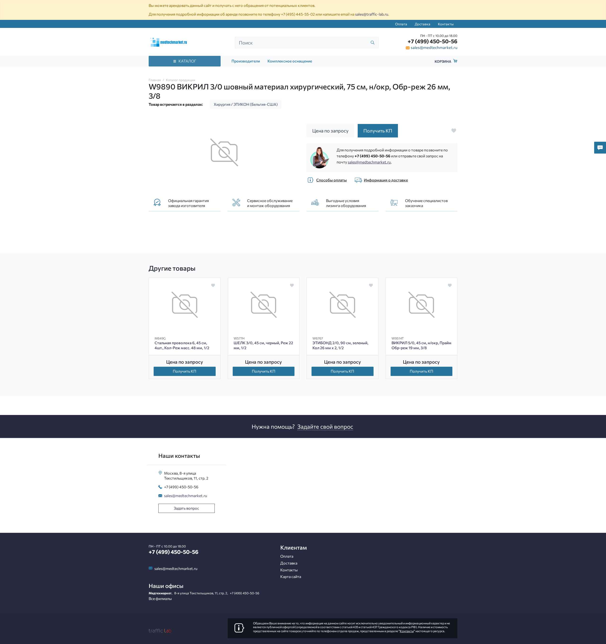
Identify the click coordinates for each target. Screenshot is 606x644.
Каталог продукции (180, 80)
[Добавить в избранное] (453, 130)
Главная (155, 80)
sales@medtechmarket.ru (434, 47)
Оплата (401, 24)
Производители (246, 61)
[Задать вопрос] (600, 148)
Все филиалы (160, 598)
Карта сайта (290, 576)
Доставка (422, 24)
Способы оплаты (331, 180)
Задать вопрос (186, 508)
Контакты (446, 24)
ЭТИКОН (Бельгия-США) (255, 104)
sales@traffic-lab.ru (371, 14)
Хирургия (222, 104)
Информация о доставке (386, 180)
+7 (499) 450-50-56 (432, 41)
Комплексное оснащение (289, 61)
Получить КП (184, 371)
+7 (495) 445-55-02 (298, 14)
